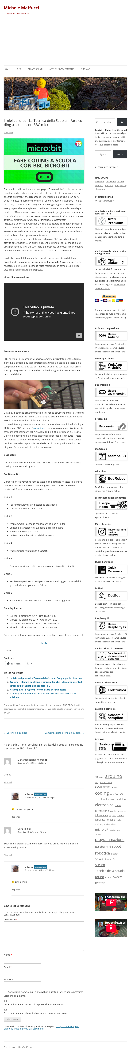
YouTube (109, 185)
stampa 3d (110, 859)
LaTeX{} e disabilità (15, 732)
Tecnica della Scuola (53, 708)
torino (99, 876)
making (99, 824)
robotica (102, 853)
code (116, 787)
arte (96, 782)
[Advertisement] (65, 41)
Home (7, 69)
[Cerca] (122, 122)
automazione (106, 782)
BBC (65, 705)
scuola (99, 859)
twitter (100, 883)
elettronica (104, 804)
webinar (68, 708)
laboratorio (102, 819)
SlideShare (100, 189)
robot (116, 846)
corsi (112, 794)
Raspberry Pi (103, 846)
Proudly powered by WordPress (18, 1047)
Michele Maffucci (21, 8)
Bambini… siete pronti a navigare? (64, 732)
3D (96, 776)
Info (19, 69)
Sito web (8, 979)
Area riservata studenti (62, 69)
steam (100, 864)
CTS (97, 799)
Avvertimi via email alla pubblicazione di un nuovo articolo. (35, 1013)
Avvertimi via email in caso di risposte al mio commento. (34, 1004)
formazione (102, 811)
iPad (114, 815)
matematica (110, 824)
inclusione (121, 811)
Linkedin (99, 185)
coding (7, 708)
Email (8, 967)
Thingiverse (120, 185)
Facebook (99, 181)
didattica (104, 799)
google (113, 811)
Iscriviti (120, 154)
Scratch (114, 854)
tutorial (108, 877)
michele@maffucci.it (104, 200)
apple (101, 777)
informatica (101, 815)
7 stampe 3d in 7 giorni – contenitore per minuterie (38, 689)
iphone (120, 815)
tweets (117, 877)
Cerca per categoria (107, 167)
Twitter (120, 181)
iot (110, 815)
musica (98, 834)
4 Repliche (8, 132)
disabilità (114, 799)
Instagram (111, 181)
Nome (8, 954)
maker (119, 820)
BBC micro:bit (74, 705)
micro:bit (43, 705)
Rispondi (8, 782)
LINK (44, 642)
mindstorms (115, 830)
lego (112, 819)
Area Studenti (35, 69)
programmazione (35, 708)
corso (13, 708)
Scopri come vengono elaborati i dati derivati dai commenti (41, 1027)
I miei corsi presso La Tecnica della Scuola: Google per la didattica (46, 678)
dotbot (122, 799)
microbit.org (39, 428)
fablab (118, 805)
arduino (113, 776)
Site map (85, 69)
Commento (10, 919)
